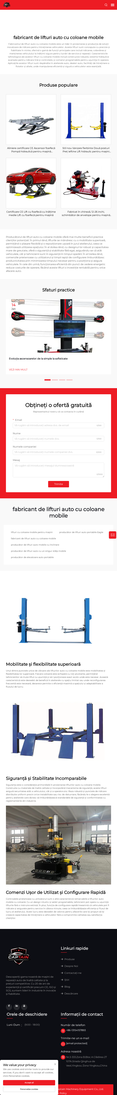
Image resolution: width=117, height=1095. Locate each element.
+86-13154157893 (76, 1030)
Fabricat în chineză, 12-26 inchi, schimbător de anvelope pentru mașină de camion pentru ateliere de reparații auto (86, 213)
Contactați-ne (73, 973)
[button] (47, 380)
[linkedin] (17, 1007)
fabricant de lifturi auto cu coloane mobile (33, 538)
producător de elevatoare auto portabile (32, 557)
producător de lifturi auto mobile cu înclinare (35, 544)
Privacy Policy (58, 1093)
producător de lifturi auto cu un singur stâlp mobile (38, 551)
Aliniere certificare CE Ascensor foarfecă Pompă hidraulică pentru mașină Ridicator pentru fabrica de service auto (31, 150)
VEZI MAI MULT (18, 369)
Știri (66, 979)
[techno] (19, 956)
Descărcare (71, 993)
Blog (67, 986)
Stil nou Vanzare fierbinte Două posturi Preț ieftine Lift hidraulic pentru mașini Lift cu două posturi (86, 150)
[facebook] (9, 1007)
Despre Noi (71, 966)
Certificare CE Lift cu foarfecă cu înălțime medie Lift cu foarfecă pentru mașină (31, 213)
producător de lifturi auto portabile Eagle (81, 532)
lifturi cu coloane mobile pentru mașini (32, 532)
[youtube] (24, 1007)
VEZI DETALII (31, 119)
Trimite (58, 484)
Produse (69, 959)
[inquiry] (112, 535)
